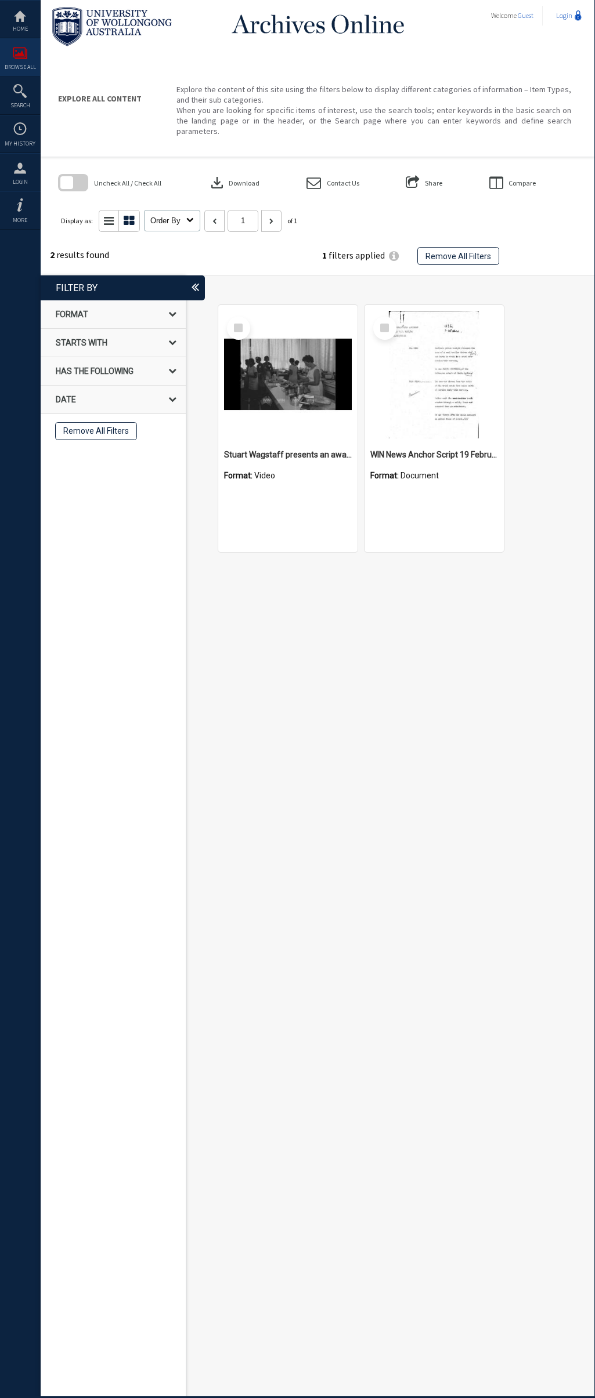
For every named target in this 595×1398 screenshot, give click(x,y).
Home (20, 28)
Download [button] (233, 182)
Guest (525, 15)
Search (20, 105)
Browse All (20, 67)
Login (20, 182)
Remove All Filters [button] (458, 256)
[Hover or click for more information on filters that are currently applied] (394, 256)
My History (20, 143)
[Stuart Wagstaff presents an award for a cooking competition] (288, 374)
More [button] (20, 220)
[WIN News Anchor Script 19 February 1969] (434, 374)
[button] (333, 183)
